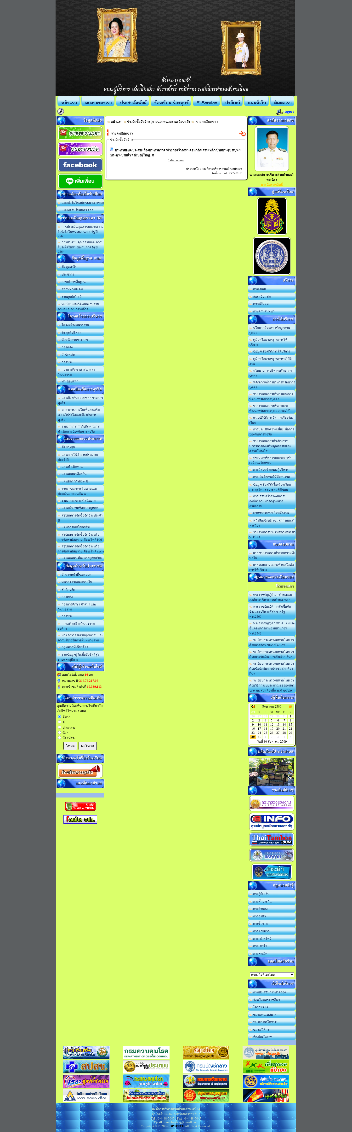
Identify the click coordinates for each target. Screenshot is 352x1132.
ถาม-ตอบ (259, 289)
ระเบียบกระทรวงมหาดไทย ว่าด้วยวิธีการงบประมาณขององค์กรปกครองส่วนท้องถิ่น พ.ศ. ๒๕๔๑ (272, 685)
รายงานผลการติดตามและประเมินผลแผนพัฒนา (77, 491)
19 (271, 728)
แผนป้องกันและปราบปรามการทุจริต (80, 400)
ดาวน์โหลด (260, 304)
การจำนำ (259, 916)
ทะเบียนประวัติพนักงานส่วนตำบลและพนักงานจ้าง (78, 306)
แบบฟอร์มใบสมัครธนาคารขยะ (82, 203)
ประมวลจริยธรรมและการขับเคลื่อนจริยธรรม (270, 460)
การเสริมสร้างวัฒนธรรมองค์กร (76, 626)
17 (259, 728)
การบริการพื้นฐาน (72, 282)
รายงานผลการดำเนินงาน (78, 500)
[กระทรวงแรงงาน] (271, 811)
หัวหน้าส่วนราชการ (74, 340)
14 (284, 724)
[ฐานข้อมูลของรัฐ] (271, 830)
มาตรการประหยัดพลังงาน (270, 513)
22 (290, 728)
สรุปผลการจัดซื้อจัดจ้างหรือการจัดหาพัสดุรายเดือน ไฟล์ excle (81, 549)
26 (271, 732)
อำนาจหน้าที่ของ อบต (75, 574)
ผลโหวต (87, 746)
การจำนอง (260, 909)
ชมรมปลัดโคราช (264, 1022)
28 (284, 732)
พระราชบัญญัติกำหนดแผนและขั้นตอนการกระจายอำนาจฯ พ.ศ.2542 (272, 628)
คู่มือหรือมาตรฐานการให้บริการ (268, 342)
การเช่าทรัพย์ (261, 938)
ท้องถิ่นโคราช (262, 1037)
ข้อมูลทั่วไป (68, 267)
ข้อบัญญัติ (67, 447)
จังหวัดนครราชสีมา (266, 1000)
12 (271, 724)
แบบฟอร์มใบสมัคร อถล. (77, 210)
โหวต (70, 746)
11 (265, 724)
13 (278, 724)
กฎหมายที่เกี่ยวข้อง (74, 647)
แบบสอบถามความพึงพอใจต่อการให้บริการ (271, 567)
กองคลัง (66, 347)
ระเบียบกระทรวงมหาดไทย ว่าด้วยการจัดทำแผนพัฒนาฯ (271, 642)
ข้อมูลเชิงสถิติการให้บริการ (271, 351)
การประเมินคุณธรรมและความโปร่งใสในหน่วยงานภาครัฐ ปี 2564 (80, 246)
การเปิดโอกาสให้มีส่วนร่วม (271, 477)
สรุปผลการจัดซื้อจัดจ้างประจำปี (80, 518)
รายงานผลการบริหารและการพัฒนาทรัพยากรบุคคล (271, 396)
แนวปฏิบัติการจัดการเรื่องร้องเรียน (271, 420)
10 (259, 724)
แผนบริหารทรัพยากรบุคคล (79, 508)
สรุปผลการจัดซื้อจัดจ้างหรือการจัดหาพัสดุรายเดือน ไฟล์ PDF (80, 537)
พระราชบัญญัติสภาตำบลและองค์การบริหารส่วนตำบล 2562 (271, 597)
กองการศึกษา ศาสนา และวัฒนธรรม (77, 607)
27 (278, 732)
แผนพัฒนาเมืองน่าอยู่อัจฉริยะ (81, 558)
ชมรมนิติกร (260, 1029)
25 (265, 732)
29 (290, 732)
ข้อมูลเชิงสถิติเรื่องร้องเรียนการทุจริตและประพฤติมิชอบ (270, 487)
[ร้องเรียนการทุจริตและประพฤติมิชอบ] (80, 778)
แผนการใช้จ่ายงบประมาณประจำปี (78, 457)
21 (284, 728)
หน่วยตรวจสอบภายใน (76, 582)
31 (259, 737)
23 (253, 732)
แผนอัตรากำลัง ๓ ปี (74, 481)
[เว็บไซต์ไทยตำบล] (271, 846)
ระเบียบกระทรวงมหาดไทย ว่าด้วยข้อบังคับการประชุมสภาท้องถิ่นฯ (271, 668)
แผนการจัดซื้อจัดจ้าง (75, 527)
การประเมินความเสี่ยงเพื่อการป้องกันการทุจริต (271, 432)
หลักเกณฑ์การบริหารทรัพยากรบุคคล (272, 385)
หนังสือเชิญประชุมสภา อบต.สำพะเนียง (272, 523)
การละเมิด (259, 953)
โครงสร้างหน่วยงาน (74, 325)
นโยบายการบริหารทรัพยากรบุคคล (270, 373)
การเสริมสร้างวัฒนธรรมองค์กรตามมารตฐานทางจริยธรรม (267, 501)
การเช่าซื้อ (259, 946)
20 (278, 728)
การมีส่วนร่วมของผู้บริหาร (270, 469)
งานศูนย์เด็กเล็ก (71, 297)
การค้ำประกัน (262, 901)
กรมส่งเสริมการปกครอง (269, 992)
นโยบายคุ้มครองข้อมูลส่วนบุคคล (269, 330)
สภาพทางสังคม (71, 289)
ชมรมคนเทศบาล (264, 1014)
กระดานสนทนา (263, 311)
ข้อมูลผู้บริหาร (70, 332)
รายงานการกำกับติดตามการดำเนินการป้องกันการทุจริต (79, 429)
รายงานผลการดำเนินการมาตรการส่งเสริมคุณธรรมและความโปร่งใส (270, 446)
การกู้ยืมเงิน (260, 894)
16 (253, 728)
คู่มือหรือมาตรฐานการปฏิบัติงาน (270, 361)
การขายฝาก (261, 931)
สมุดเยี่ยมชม (261, 296)
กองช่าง (66, 362)
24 (259, 732)
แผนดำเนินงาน (71, 466)
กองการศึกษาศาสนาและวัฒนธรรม (76, 372)
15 (290, 724)
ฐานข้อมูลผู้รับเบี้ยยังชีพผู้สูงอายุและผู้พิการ (78, 657)
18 (265, 728)
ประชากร (67, 274)
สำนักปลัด (67, 355)
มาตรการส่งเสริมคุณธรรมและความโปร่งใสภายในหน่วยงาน (80, 637)
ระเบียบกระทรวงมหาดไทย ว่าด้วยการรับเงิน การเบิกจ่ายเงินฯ (271, 654)
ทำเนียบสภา (69, 381)
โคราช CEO (260, 1007)
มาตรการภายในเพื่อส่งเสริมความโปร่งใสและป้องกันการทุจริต (79, 415)
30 (253, 737)
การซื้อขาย (260, 924)
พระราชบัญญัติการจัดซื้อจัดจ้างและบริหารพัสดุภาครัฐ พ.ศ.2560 (270, 611)
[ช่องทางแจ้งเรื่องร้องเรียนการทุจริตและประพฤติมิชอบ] (272, 235)
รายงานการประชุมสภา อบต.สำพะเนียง (272, 534)
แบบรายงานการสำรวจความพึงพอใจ (272, 555)
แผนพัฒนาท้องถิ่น (73, 474)
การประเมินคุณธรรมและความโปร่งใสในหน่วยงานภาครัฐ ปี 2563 (80, 231)
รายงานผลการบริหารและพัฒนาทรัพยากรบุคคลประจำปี (269, 408)
